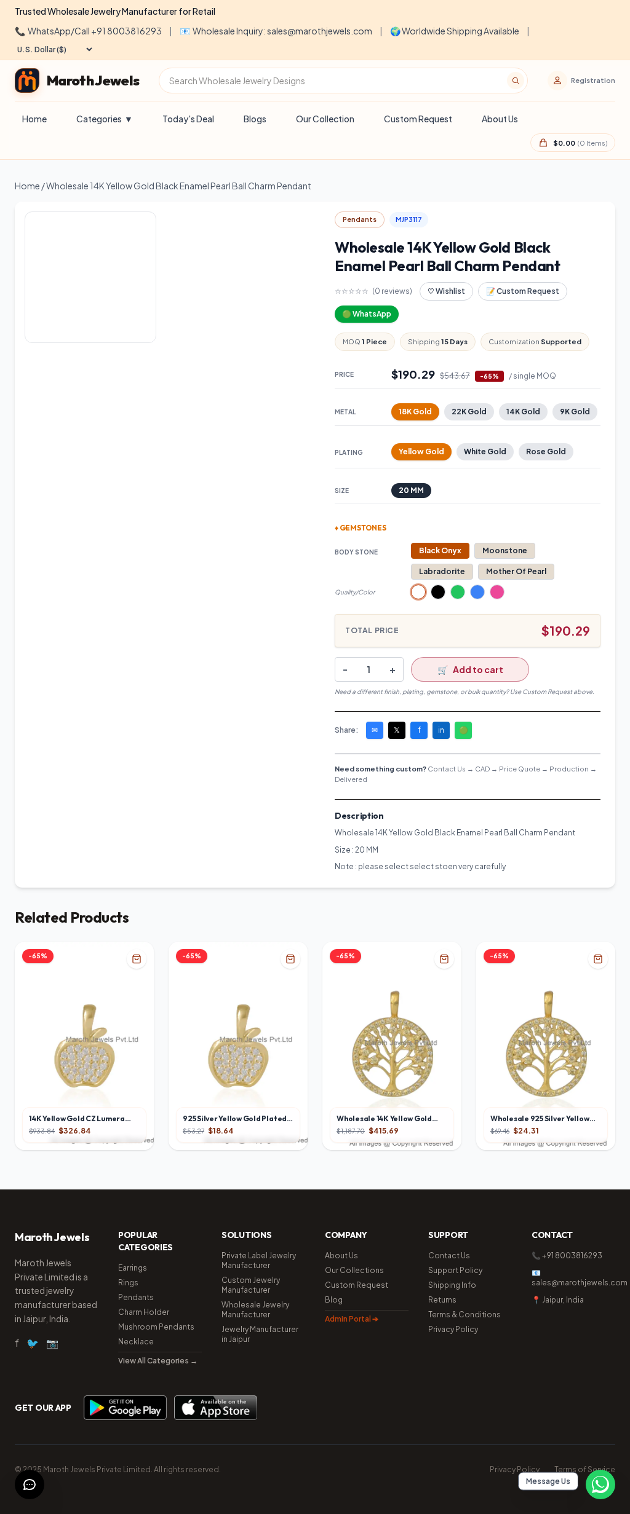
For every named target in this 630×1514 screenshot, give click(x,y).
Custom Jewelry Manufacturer (250, 1285)
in (441, 730)
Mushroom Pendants (156, 1326)
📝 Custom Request (522, 291)
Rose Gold (546, 451)
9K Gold (575, 411)
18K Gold (415, 411)
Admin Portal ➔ (351, 1318)
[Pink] (497, 592)
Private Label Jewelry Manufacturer (258, 1260)
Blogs (255, 118)
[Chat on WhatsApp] (600, 1484)
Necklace (136, 1341)
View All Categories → (157, 1360)
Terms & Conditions (464, 1314)
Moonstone (504, 550)
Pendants (136, 1297)
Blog (334, 1299)
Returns (442, 1299)
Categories (104, 118)
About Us (500, 118)
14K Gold (523, 411)
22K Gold (469, 411)
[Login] (557, 80)
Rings (128, 1282)
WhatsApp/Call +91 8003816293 (88, 30)
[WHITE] (418, 592)
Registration (593, 80)
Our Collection (325, 118)
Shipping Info (452, 1285)
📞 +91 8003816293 (567, 1255)
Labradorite (442, 571)
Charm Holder (143, 1312)
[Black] (438, 592)
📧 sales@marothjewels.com (573, 1277)
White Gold (485, 451)
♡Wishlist (446, 291)
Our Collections (354, 1270)
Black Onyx (440, 550)
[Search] (515, 80)
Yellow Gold (421, 451)
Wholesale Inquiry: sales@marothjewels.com (276, 30)
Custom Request (418, 118)
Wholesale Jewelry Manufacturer (255, 1309)
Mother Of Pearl (516, 571)
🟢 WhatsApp (366, 313)
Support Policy (455, 1270)
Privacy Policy (453, 1329)
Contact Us (449, 1255)
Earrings (132, 1267)
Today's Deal (188, 118)
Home (34, 118)
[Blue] (477, 592)
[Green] (457, 592)
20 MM (411, 490)
